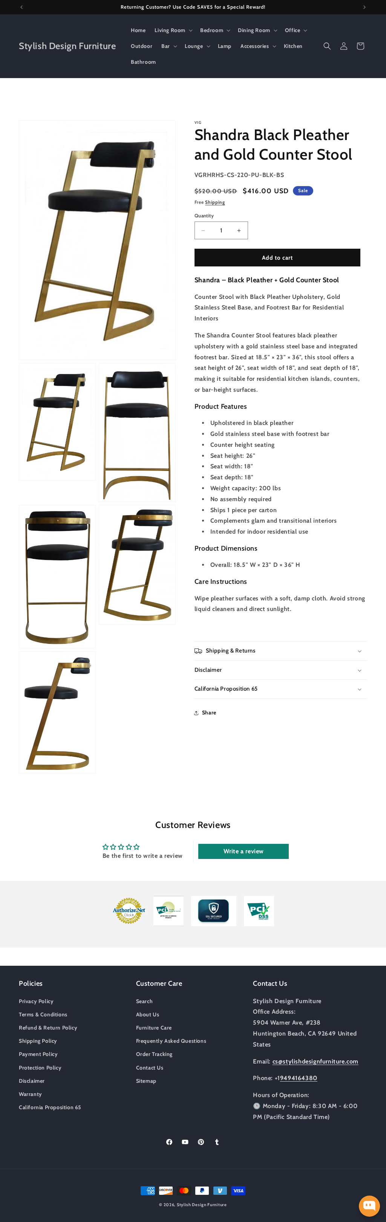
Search (144, 1001)
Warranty (30, 1094)
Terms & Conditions (43, 1014)
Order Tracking (154, 1054)
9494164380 (298, 1078)
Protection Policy (40, 1067)
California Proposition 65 (50, 1107)
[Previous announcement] (21, 7)
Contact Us (150, 1067)
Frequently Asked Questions (171, 1040)
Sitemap (146, 1080)
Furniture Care (154, 1027)
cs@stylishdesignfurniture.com (315, 1061)
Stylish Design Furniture (202, 1204)
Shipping (215, 202)
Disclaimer (32, 1080)
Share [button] (209, 712)
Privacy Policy (36, 1001)
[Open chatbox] (369, 1206)
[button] (173, 30)
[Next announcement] (364, 7)
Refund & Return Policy (48, 1027)
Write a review (244, 851)
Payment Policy (38, 1054)
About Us (147, 1014)
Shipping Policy (38, 1040)
